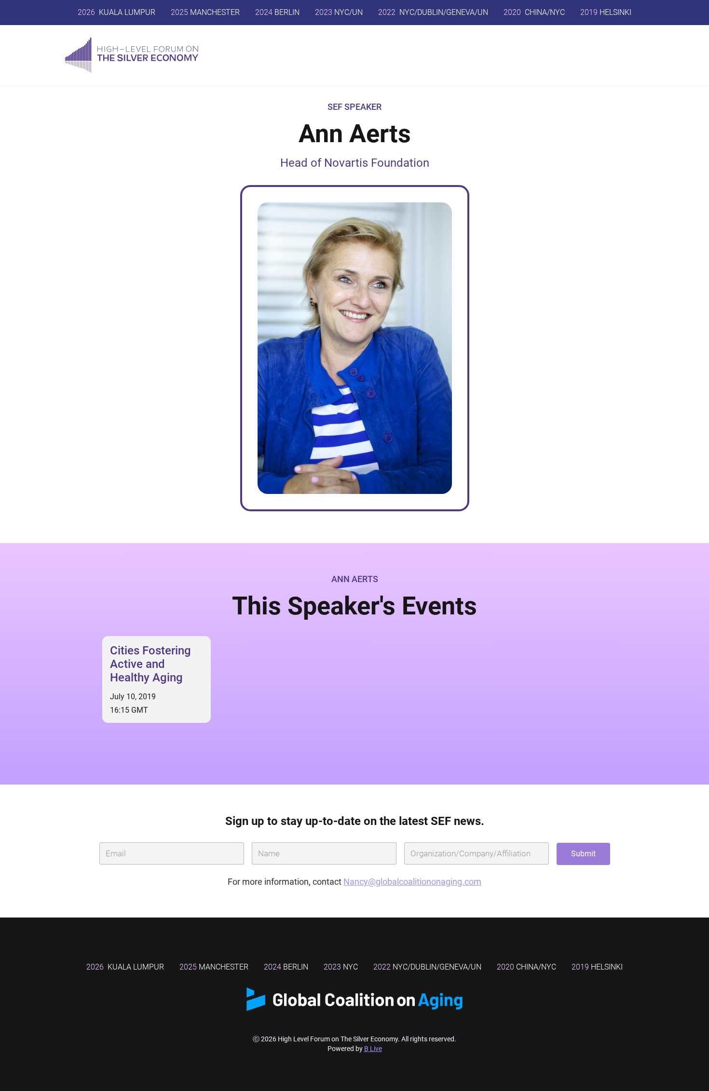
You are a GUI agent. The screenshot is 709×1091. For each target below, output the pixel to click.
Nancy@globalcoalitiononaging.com (412, 882)
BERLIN (277, 12)
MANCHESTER (205, 12)
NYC (341, 966)
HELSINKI (605, 12)
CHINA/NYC (534, 12)
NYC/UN (339, 12)
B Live (373, 1048)
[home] (131, 55)
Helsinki (597, 966)
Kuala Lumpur (116, 12)
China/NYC (526, 966)
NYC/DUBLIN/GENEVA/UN (433, 12)
